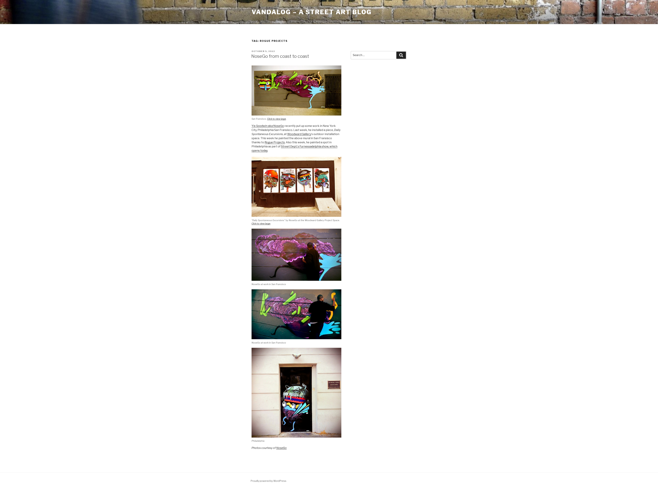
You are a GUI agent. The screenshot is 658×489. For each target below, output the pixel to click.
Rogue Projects (275, 142)
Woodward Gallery (299, 134)
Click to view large (276, 118)
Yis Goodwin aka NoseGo (268, 126)
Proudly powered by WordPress (268, 480)
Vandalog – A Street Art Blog (312, 12)
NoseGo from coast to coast (280, 56)
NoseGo (281, 448)
